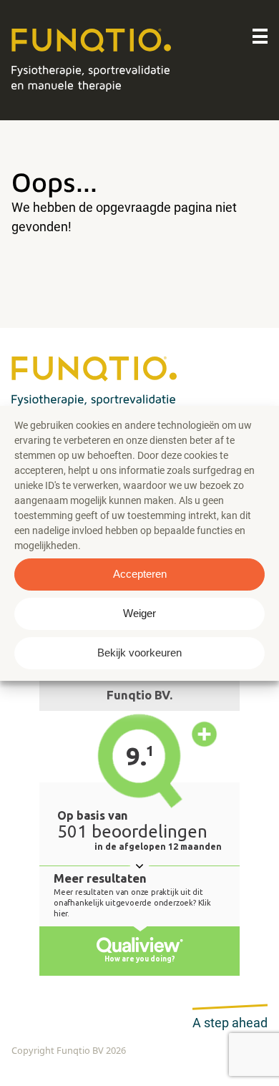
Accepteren (140, 574)
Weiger (139, 613)
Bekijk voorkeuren (139, 652)
